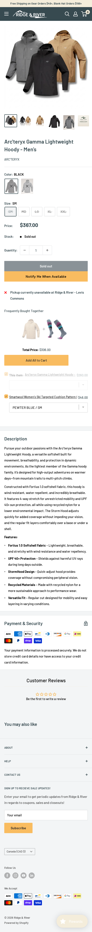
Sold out (46, 266)
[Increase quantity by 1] (47, 250)
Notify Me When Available (46, 276)
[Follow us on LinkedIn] (32, 875)
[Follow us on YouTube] (24, 875)
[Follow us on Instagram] (15, 875)
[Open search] (67, 14)
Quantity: (10, 250)
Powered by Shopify (16, 922)
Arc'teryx (11, 159)
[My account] (75, 14)
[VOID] (27, 186)
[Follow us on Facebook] (7, 875)
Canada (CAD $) (16, 851)
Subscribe (18, 828)
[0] (84, 14)
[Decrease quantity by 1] (24, 250)
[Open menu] (6, 13)
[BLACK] (11, 186)
